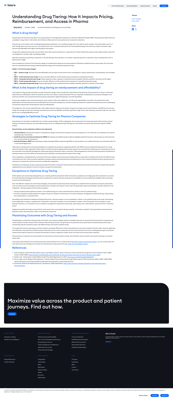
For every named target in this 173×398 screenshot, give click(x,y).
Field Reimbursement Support (80, 339)
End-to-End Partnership (118, 6)
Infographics (41, 359)
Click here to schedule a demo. (78, 244)
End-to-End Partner (9, 355)
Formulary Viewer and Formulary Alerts (84, 242)
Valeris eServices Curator (45, 347)
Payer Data (135, 21)
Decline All (164, 395)
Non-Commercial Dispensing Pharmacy (49, 339)
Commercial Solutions (132, 6)
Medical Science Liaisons (79, 342)
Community (75, 370)
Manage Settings (143, 395)
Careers (155, 6)
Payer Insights (136, 19)
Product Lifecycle (9, 362)
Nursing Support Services (45, 342)
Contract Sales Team (77, 337)
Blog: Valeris (18, 27)
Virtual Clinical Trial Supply (45, 350)
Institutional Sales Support (79, 347)
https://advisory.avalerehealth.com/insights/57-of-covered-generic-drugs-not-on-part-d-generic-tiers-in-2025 (64, 255)
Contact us (108, 341)
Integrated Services (9, 359)
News (39, 364)
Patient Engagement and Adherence (48, 344)
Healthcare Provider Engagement (80, 333)
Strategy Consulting (10, 337)
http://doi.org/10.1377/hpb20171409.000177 (80, 257)
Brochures (41, 375)
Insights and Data (8, 333)
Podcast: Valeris (42, 370)
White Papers (41, 377)
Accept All (154, 395)
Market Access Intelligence (11, 339)
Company (74, 359)
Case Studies (41, 362)
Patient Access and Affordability (47, 337)
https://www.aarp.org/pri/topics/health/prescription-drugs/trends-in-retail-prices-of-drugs (43, 261)
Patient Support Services (44, 333)
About (73, 355)
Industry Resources (145, 6)
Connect (164, 5)
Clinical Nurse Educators (79, 344)
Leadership (75, 362)
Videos (40, 372)
